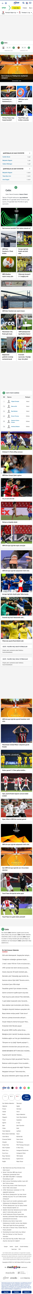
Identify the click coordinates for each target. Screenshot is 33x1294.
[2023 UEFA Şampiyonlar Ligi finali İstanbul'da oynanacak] (8, 239)
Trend (4, 1120)
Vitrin (18, 1111)
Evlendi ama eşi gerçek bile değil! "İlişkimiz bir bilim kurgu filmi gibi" (15, 1067)
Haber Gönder (27, 1097)
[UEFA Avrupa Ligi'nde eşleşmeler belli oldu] (16, 833)
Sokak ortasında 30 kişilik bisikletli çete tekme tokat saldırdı (14, 972)
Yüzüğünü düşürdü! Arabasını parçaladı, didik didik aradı (16, 1009)
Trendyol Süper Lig (10, 12)
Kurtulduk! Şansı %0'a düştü (11, 984)
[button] (5, 3)
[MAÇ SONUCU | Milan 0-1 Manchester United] (16, 733)
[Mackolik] (11, 1272)
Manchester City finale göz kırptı (7, 333)
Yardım (11, 1246)
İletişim (6, 1246)
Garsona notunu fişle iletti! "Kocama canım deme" (15, 980)
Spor (3, 1125)
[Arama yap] (23, 3)
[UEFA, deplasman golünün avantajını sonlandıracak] (8, 345)
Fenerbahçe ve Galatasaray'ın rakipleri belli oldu (8, 100)
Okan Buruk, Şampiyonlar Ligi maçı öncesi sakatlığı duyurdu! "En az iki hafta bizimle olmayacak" (14, 1197)
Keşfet (4, 1161)
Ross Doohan (14, 411)
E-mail (18, 1123)
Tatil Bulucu (19, 1142)
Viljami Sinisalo (15, 401)
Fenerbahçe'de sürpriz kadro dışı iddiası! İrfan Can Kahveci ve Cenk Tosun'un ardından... (14, 1234)
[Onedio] (14, 1278)
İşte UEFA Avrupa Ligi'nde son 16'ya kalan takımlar (15, 869)
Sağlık (18, 1106)
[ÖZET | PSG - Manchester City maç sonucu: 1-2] (8, 322)
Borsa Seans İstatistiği (8, 1134)
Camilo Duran (6, 157)
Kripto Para (5, 1145)
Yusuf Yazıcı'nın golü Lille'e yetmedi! (13, 917)
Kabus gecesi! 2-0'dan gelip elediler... (14, 770)
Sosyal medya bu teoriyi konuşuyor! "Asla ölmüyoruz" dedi (15, 1022)
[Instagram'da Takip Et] (16, 1088)
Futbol (25, 8)
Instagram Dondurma (22, 1150)
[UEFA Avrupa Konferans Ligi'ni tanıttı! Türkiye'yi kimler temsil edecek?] (16, 217)
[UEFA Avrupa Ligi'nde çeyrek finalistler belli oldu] (16, 708)
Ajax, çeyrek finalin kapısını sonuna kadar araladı (15, 795)
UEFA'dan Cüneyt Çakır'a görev (12, 475)
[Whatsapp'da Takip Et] (28, 1088)
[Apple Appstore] (12, 1097)
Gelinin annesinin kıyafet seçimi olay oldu (15, 993)
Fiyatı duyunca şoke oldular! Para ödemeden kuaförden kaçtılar (16, 997)
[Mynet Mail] (30, 3)
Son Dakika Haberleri (8, 1103)
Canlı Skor (16, 8)
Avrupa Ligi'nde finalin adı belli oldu (23, 251)
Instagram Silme (20, 1153)
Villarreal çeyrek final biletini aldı (13, 641)
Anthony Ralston (15, 426)
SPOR (4, 8)
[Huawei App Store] (18, 1097)
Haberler (4, 1106)
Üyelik (16, 1246)
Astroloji (18, 1109)
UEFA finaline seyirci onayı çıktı (7, 275)
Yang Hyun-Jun (7, 176)
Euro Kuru (5, 1153)
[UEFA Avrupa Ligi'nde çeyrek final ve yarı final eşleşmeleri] (16, 559)
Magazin (4, 1117)
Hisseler (4, 1142)
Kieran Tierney (15, 416)
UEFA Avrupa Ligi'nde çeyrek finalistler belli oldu (16, 720)
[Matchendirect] (21, 1272)
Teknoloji (19, 1103)
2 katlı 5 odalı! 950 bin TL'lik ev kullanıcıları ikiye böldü (16, 964)
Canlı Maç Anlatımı (21, 1117)
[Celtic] (14, 48)
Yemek (4, 1111)
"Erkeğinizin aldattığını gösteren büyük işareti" (14, 959)
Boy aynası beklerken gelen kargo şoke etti (15, 1076)
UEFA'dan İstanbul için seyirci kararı (13, 311)
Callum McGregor (7, 164)
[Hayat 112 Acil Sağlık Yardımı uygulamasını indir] (16, 283)
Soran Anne (19, 1139)
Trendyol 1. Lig (25, 12)
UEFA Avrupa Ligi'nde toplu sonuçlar (13, 545)
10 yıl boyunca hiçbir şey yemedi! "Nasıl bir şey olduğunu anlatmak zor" (15, 1059)
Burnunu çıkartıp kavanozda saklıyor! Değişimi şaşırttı (13, 1018)
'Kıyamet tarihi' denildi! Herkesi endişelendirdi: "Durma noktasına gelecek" (15, 1055)
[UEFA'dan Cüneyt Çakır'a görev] (16, 464)
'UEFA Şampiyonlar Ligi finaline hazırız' (24, 333)
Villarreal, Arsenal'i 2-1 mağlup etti (24, 275)
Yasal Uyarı (14, 1249)
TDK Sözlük (19, 1156)
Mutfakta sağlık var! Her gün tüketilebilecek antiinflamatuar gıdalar (16, 1038)
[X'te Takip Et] (12, 1088)
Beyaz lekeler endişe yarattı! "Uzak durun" (15, 1013)
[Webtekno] (25, 1278)
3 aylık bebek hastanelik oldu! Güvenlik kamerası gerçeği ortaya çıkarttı (14, 1001)
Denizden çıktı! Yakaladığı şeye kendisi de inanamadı (15, 976)
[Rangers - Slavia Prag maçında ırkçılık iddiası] (16, 583)
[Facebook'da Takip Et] (8, 1088)
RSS (20, 1249)
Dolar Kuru (5, 1150)
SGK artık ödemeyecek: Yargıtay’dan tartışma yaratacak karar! (16, 955)
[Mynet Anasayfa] (16, 2)
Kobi (17, 1128)
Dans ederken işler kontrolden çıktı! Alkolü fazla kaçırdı (15, 1005)
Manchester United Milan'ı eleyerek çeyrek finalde (15, 746)
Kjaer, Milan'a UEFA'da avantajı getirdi (14, 819)
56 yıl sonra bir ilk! (8, 499)
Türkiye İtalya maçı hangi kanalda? (8, 119)
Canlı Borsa (5, 1136)
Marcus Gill (14, 406)
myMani (18, 1131)
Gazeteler (19, 1120)
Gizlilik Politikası (24, 1246)
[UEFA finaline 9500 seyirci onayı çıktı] (8, 264)
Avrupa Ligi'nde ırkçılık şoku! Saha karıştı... (15, 594)
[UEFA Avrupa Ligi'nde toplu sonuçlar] (16, 534)
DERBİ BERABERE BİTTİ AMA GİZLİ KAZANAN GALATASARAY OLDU (16, 1051)
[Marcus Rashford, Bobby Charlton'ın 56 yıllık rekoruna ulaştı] (16, 487)
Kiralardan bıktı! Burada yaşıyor (12, 1026)
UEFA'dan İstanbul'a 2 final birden (7, 251)
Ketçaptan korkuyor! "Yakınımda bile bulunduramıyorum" (13, 1072)
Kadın (4, 1114)
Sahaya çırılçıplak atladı (9, 522)
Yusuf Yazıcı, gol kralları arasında (23, 119)
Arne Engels (6, 179)
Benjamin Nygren (7, 160)
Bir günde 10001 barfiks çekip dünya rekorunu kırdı (13, 1030)
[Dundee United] (19, 48)
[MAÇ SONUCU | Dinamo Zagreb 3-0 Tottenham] (16, 759)
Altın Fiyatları (6, 1147)
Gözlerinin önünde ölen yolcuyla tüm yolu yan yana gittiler (15, 1047)
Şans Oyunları (20, 1125)
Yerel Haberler (6, 1131)
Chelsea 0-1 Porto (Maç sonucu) (12, 452)
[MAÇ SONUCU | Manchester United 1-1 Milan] (16, 808)
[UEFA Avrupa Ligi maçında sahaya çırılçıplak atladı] (16, 511)
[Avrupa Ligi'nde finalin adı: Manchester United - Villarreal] (24, 239)
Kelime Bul (19, 1136)
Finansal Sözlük (6, 1139)
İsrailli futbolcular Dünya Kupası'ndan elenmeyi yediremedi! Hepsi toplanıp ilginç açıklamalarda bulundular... (15, 1216)
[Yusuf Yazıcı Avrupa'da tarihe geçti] (16, 882)
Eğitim (4, 1123)
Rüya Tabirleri (6, 1156)
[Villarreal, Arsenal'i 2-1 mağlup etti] (24, 264)
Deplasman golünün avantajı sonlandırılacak (7, 357)
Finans (4, 1109)
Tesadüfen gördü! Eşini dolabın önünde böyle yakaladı (14, 989)
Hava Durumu (6, 1158)
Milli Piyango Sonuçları (23, 1145)
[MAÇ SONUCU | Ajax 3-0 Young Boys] (16, 782)
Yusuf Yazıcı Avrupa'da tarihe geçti (13, 893)
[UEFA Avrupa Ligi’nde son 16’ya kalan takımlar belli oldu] (16, 856)
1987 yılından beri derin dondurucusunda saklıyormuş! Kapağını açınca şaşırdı (15, 968)
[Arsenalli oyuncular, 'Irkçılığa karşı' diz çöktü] (24, 345)
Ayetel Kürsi (19, 1158)
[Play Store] (5, 1097)
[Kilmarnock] (3, 48)
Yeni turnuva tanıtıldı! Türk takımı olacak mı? (16, 228)
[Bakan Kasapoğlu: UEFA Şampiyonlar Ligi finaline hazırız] (24, 322)
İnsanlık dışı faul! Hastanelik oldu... (13, 617)
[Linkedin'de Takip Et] (20, 1088)
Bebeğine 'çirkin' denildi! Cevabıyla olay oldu (16, 1034)
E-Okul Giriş (19, 1147)
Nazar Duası (19, 1161)
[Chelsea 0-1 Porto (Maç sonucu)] (16, 440)
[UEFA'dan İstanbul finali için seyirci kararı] (16, 299)
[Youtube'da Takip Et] (24, 1088)
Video (4, 1128)
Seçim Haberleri (20, 1114)
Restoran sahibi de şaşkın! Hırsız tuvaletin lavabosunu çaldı (15, 1063)
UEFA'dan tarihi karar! (23, 100)
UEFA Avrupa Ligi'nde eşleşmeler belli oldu (15, 571)
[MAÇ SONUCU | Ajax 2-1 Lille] (16, 905)
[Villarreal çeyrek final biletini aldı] (16, 629)
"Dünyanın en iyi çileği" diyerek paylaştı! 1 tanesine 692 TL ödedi (15, 1043)
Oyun (18, 1134)
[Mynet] (6, 1278)
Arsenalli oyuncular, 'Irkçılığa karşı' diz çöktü (24, 357)
